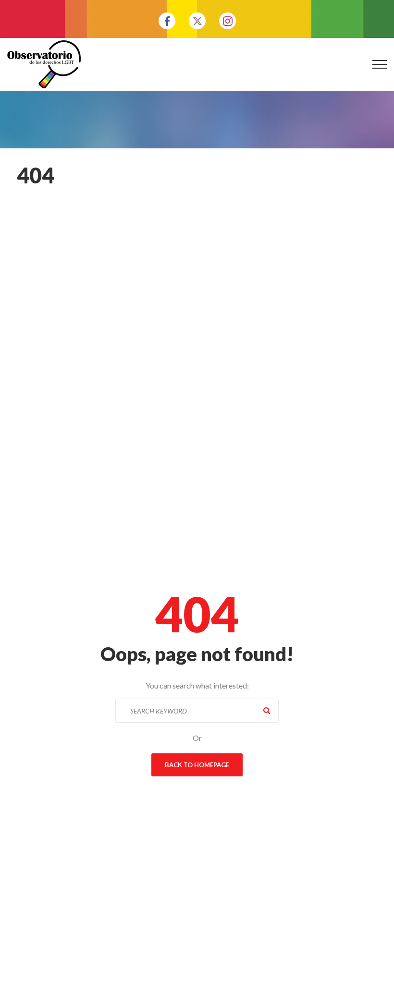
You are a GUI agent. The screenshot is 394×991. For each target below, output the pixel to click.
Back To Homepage (197, 765)
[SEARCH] (267, 711)
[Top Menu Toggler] (379, 64)
